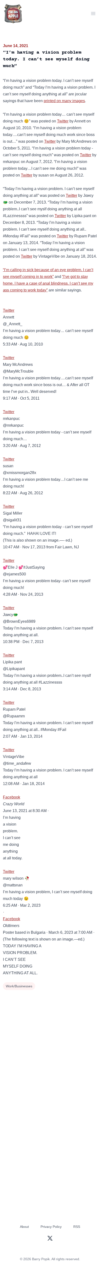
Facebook (11, 797)
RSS (76, 1227)
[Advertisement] (50, 1043)
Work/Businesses (19, 986)
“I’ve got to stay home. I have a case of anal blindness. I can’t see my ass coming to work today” (48, 283)
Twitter (62, 121)
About (24, 1227)
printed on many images (64, 101)
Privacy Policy (51, 1227)
